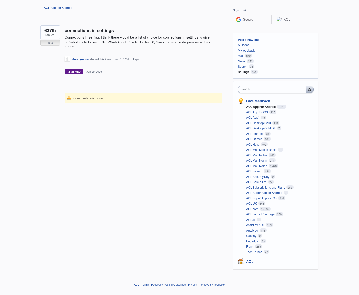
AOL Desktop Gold (259, 123)
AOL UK (252, 203)
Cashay (251, 235)
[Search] (310, 89)
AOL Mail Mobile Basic (261, 150)
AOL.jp (251, 219)
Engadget (253, 241)
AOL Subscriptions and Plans (266, 187)
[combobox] (273, 89)
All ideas (243, 45)
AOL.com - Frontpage (260, 214)
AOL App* (253, 117)
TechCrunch (254, 252)
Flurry (250, 246)
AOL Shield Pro (256, 182)
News (241, 61)
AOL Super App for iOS (261, 198)
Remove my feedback (212, 284)
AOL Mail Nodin (257, 160)
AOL (249, 261)
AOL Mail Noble (257, 155)
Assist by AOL (255, 225)
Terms (145, 284)
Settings (243, 72)
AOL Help (253, 144)
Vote (50, 42)
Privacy (192, 284)
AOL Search (254, 171)
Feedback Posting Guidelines (168, 284)
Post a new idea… (250, 39)
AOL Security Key (258, 176)
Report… (138, 59)
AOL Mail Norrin (257, 166)
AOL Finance (255, 133)
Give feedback (258, 100)
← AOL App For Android (56, 7)
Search (242, 66)
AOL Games (254, 139)
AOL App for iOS (257, 112)
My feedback (246, 50)
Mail (240, 55)
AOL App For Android (261, 107)
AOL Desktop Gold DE (261, 128)
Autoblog (252, 230)
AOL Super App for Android (264, 192)
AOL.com (252, 209)
